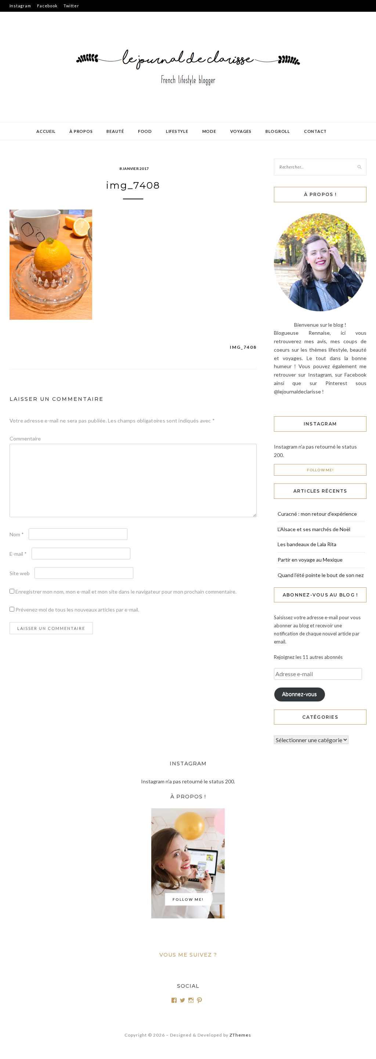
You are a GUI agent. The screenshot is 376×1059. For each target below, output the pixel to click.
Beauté (115, 131)
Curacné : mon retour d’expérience (317, 514)
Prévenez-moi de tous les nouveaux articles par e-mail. (77, 609)
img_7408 (243, 347)
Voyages (241, 131)
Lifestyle (177, 131)
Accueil (45, 131)
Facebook (47, 5)
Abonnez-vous (299, 694)
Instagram (20, 5)
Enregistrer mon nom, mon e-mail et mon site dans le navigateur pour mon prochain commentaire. (125, 591)
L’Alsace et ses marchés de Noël (314, 529)
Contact (315, 131)
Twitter (71, 5)
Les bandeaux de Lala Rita (307, 544)
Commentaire (25, 438)
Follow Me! (320, 470)
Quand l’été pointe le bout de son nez (321, 575)
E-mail (18, 554)
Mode (209, 131)
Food (145, 131)
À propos (81, 131)
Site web (20, 573)
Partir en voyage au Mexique (310, 559)
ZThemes (240, 1035)
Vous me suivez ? (188, 954)
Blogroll (277, 131)
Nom (17, 534)
